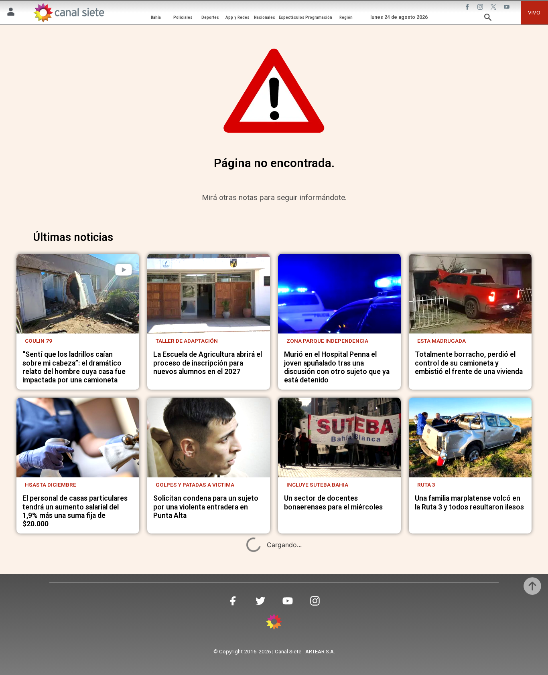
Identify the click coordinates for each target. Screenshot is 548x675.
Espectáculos (291, 17)
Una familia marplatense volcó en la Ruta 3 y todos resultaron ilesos (469, 502)
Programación (318, 17)
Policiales (183, 17)
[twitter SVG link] (494, 7)
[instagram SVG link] (481, 7)
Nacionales (264, 17)
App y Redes (237, 17)
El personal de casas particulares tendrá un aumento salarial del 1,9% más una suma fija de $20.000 (75, 511)
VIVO (534, 12)
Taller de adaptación (187, 341)
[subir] (532, 586)
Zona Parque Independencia (327, 341)
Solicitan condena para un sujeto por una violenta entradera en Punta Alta (205, 506)
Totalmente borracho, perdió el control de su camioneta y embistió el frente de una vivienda (469, 363)
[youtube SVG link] (507, 7)
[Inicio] (68, 12)
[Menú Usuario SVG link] (11, 13)
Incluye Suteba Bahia (317, 484)
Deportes (210, 17)
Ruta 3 (426, 484)
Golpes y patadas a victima (195, 484)
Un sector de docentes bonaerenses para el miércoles (333, 502)
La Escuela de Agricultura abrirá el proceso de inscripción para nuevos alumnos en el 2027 (207, 363)
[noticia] (77, 293)
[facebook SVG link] (468, 7)
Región (346, 17)
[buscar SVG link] (488, 18)
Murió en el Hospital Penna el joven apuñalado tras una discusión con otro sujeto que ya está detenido (337, 367)
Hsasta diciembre (50, 484)
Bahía (156, 17)
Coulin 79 (38, 341)
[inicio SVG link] (274, 623)
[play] (124, 270)
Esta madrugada (441, 341)
